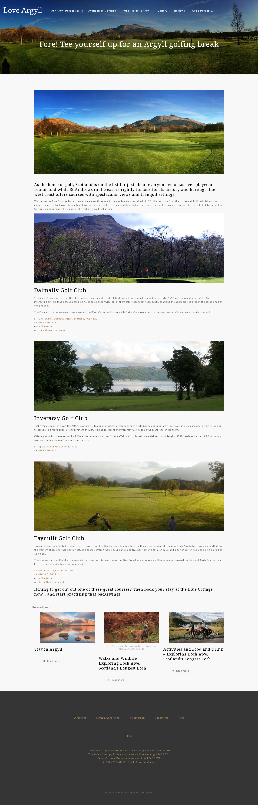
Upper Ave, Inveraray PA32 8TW (57, 446)
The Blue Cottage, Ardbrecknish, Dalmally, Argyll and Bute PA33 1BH (129, 750)
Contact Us (161, 717)
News (181, 717)
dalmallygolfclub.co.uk (52, 330)
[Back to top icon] (241, 797)
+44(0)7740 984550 (115, 762)
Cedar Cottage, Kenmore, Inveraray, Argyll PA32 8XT (129, 758)
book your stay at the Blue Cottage (178, 589)
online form (45, 326)
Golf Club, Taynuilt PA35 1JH (55, 570)
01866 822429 (47, 574)
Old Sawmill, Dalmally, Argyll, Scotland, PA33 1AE (67, 318)
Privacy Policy (137, 717)
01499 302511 (47, 450)
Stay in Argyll (48, 649)
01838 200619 (47, 322)
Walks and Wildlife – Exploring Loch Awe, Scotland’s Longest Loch (122, 663)
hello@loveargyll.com (142, 762)
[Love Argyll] (23, 10)
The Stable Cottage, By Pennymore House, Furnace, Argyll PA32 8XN (129, 754)
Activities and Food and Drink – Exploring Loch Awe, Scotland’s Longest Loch (193, 653)
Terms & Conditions (107, 717)
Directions (80, 717)
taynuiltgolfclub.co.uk (52, 582)
